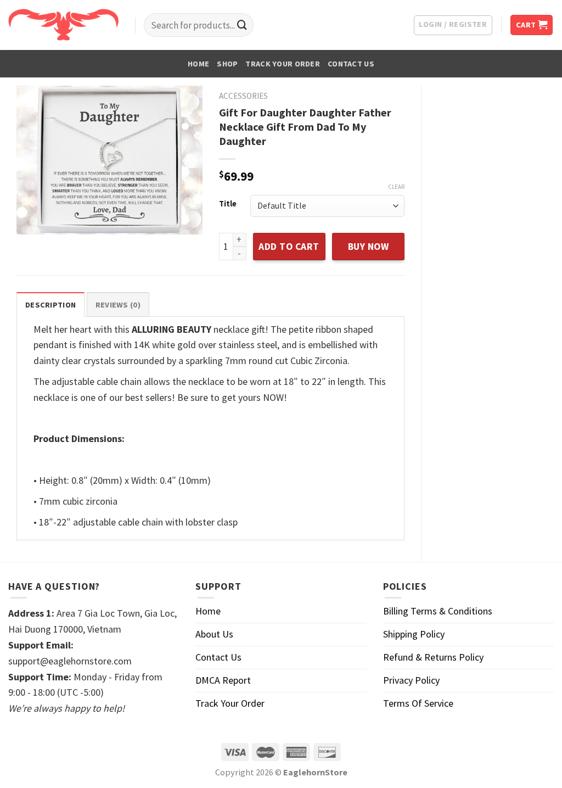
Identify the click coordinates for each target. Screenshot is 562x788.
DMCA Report (223, 680)
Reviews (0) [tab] (117, 305)
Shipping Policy (414, 634)
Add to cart (288, 247)
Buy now (368, 247)
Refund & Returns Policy (433, 657)
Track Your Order (282, 64)
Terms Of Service (418, 703)
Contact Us (351, 64)
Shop (227, 64)
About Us (214, 634)
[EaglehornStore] (63, 25)
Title (228, 204)
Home (198, 64)
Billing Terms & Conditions (437, 611)
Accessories (243, 96)
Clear (396, 187)
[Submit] (242, 25)
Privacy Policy (411, 680)
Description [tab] (50, 305)
